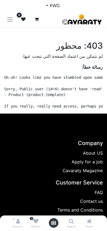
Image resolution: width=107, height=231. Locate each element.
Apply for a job (87, 161)
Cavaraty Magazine (83, 170)
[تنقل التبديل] (10, 19)
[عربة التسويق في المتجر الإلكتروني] (36, 19)
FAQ (99, 192)
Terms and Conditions (80, 210)
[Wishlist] (35, 221)
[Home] (89, 221)
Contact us (91, 201)
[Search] (71, 221)
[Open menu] (53, 223)
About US (93, 153)
